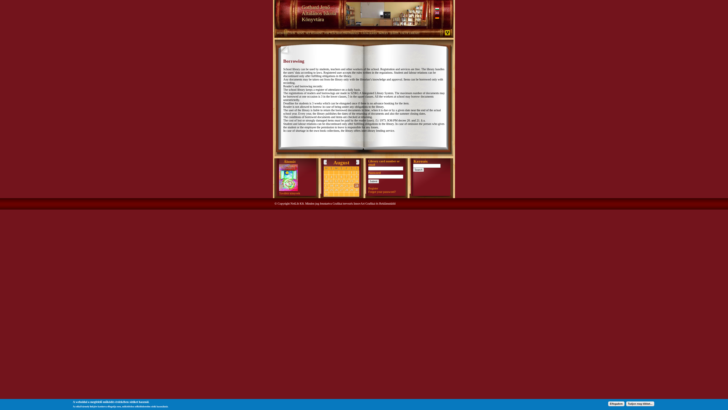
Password (374, 172)
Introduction (286, 33)
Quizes (394, 33)
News (300, 33)
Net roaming (314, 33)
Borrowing (293, 61)
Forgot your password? (382, 191)
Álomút (290, 162)
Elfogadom (616, 403)
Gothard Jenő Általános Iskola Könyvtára (319, 13)
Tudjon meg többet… (640, 403)
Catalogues (369, 33)
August (341, 163)
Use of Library (410, 33)
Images (383, 33)
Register (373, 188)
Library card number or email (384, 163)
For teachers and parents (341, 33)
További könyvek (289, 193)
